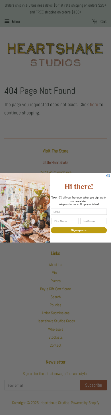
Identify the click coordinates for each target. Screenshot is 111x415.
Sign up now (78, 230)
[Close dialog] (108, 175)
